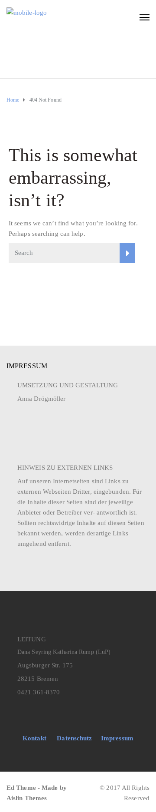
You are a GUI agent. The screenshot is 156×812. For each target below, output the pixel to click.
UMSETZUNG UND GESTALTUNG (67, 385)
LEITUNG (31, 639)
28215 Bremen (37, 678)
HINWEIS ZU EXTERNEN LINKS (65, 467)
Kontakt (34, 738)
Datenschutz (74, 738)
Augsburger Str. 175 (45, 665)
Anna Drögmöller (41, 398)
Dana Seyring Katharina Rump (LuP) (63, 652)
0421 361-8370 (38, 692)
